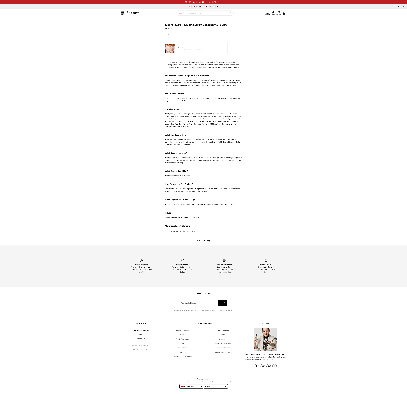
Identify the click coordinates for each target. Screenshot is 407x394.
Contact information (198, 382)
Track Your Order (182, 339)
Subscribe (222, 303)
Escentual (177, 382)
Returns (182, 335)
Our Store (222, 339)
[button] (122, 12)
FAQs (183, 343)
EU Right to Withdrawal (183, 356)
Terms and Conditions (223, 343)
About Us (222, 335)
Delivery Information (182, 330)
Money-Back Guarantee (224, 352)
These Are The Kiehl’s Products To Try (184, 231)
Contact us (400, 6)
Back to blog (204, 240)
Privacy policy (186, 382)
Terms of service (221, 382)
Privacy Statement (223, 348)
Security (183, 352)
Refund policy (210, 382)
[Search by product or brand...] (230, 13)
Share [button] (169, 34)
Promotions (182, 348)
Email (141, 334)
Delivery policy (232, 382)
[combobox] (205, 13)
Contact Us (141, 338)
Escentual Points (223, 330)
